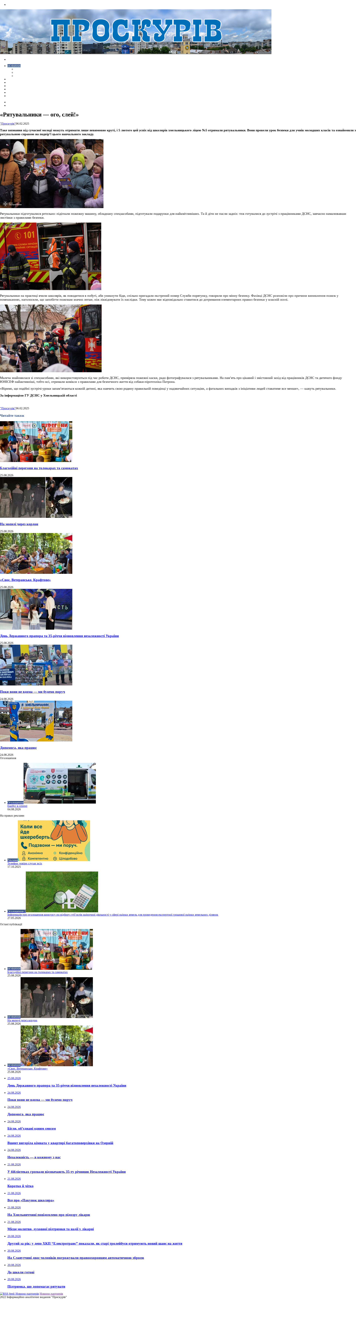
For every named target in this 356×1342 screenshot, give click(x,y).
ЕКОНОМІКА (24, 69)
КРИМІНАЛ (23, 72)
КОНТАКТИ (15, 95)
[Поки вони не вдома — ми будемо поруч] (36, 684)
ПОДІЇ (11, 85)
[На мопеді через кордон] (36, 516)
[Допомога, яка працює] (36, 740)
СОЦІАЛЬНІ (15, 89)
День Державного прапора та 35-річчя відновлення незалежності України (59, 636)
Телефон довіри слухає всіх (24, 863)
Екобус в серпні (17, 805)
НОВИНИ (14, 65)
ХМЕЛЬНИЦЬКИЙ (20, 82)
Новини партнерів (51, 1293)
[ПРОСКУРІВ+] (135, 53)
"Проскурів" (8, 123)
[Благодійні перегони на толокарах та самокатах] (36, 461)
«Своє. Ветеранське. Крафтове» (25, 580)
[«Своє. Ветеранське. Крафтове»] (36, 572)
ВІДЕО (12, 79)
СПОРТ (20, 75)
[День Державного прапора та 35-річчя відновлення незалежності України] (36, 628)
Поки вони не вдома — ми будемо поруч (32, 692)
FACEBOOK (15, 92)
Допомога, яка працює (18, 748)
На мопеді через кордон (19, 524)
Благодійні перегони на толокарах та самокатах (39, 468)
